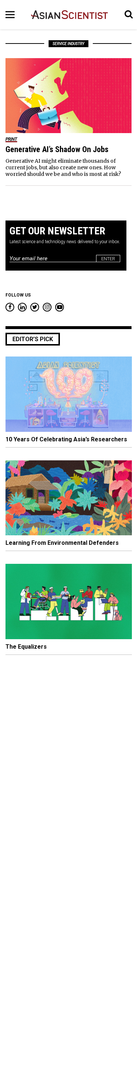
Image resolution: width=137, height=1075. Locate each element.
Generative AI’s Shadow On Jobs (57, 149)
